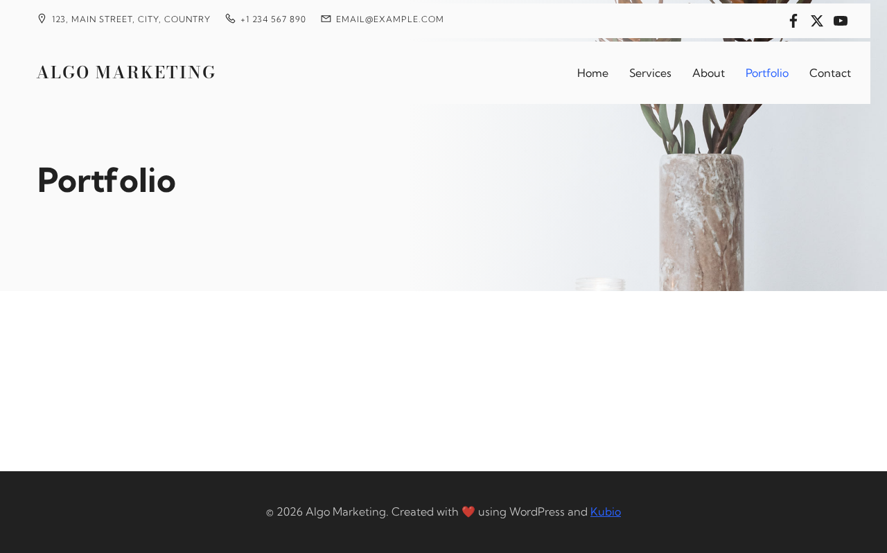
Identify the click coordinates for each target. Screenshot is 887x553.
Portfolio (767, 73)
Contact (830, 73)
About (708, 73)
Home (592, 73)
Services (650, 73)
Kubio (605, 511)
